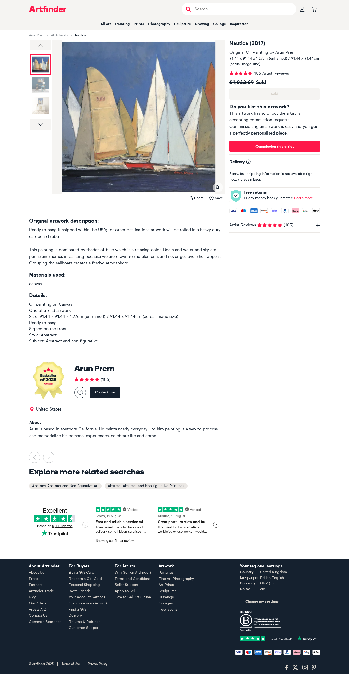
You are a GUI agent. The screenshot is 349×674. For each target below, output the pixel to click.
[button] (40, 45)
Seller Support (126, 585)
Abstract (49, 335)
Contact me (105, 392)
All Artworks (59, 35)
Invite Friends (80, 591)
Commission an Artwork (88, 603)
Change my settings (262, 601)
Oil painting (40, 304)
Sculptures (168, 591)
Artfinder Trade (41, 591)
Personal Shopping (84, 585)
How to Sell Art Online (133, 597)
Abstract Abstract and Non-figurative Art (65, 486)
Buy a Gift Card (81, 572)
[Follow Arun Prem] (80, 392)
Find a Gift (77, 609)
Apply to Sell (125, 591)
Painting (122, 24)
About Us (36, 572)
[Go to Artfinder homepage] (48, 9)
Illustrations (168, 609)
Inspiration (239, 24)
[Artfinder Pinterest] (314, 667)
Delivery (75, 615)
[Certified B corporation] (260, 620)
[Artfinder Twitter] (295, 667)
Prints (139, 24)
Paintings (166, 572)
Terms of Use (71, 664)
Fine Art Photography (176, 579)
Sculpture (182, 24)
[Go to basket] (314, 9)
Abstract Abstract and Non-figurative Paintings (146, 486)
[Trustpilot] (278, 638)
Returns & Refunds (84, 622)
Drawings (166, 597)
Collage (219, 24)
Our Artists (38, 603)
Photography (159, 24)
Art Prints (166, 585)
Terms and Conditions (133, 579)
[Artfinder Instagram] (305, 667)
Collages (166, 603)
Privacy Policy (97, 664)
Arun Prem (36, 35)
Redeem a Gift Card (85, 579)
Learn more (303, 198)
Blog (33, 597)
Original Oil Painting (248, 52)
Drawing (202, 24)
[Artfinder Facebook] (286, 667)
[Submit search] (188, 9)
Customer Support (84, 628)
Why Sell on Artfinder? (133, 572)
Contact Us (38, 615)
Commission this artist (274, 146)
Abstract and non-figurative (72, 341)
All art (106, 24)
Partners (36, 585)
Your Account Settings (87, 597)
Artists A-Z (37, 609)
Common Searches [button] (45, 622)
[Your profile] (302, 9)
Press (33, 579)
